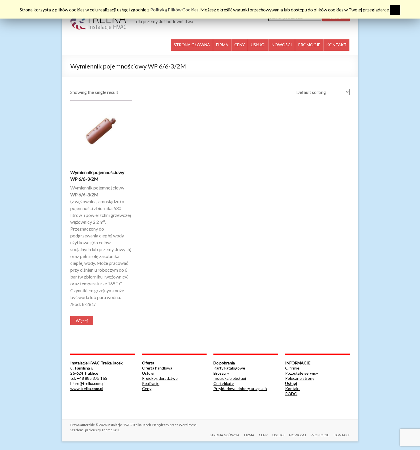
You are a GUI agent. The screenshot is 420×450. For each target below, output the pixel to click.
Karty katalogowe (229, 368)
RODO (291, 393)
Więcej (82, 320)
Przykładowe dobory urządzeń (240, 388)
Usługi (148, 373)
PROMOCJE (309, 44)
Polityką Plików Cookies (174, 9)
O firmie (292, 368)
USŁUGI (258, 44)
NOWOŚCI (282, 44)
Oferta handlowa (157, 368)
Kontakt (292, 388)
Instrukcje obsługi (229, 378)
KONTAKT (336, 44)
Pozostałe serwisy (301, 373)
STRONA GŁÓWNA (192, 44)
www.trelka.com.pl (86, 388)
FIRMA (222, 44)
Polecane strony (299, 378)
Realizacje (150, 383)
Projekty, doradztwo (160, 378)
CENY (239, 44)
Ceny (146, 388)
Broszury (221, 373)
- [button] (395, 9)
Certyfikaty (223, 383)
